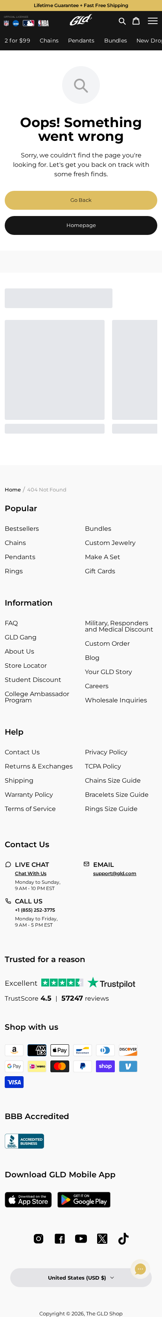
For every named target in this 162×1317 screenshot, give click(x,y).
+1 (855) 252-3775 (35, 910)
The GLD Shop (104, 1313)
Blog (92, 657)
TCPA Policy (103, 766)
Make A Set (102, 557)
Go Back (81, 200)
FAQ (11, 623)
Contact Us (22, 752)
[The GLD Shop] (81, 23)
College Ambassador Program (37, 697)
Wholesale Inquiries (116, 700)
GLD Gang (21, 637)
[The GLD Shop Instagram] (38, 1239)
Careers (97, 686)
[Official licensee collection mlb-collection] (28, 23)
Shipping (19, 780)
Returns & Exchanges (39, 766)
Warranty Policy (29, 794)
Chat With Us (30, 873)
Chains (15, 543)
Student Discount (33, 679)
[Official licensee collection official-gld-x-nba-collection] (43, 23)
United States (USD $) (77, 1278)
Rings (14, 571)
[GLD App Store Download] (28, 1200)
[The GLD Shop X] (102, 1239)
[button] (122, 21)
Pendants (20, 557)
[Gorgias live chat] (140, 1269)
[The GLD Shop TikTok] (123, 1239)
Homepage (81, 225)
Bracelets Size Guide (117, 794)
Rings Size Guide (111, 809)
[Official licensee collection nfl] (6, 23)
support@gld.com (114, 873)
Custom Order (107, 643)
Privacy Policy (106, 752)
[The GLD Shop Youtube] (81, 1239)
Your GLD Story (108, 672)
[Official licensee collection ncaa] (16, 23)
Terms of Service (30, 809)
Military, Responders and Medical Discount (119, 626)
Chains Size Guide (113, 780)
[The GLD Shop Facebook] (59, 1239)
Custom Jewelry (110, 543)
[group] (81, 5)
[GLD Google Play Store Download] (83, 1200)
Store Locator (26, 665)
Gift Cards (100, 571)
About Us (19, 651)
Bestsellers (22, 528)
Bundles (98, 528)
